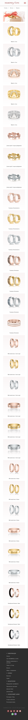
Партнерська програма (12, 686)
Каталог (8, 667)
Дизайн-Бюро (10, 691)
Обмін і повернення (11, 670)
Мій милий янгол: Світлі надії (14, 353)
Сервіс (8, 678)
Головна (5, 7)
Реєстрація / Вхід (11, 697)
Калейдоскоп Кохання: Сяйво (14, 603)
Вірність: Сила (14, 41)
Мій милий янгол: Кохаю (14, 478)
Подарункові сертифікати (12, 683)
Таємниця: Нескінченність (14, 208)
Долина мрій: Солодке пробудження (14, 145)
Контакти (9, 675)
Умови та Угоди (10, 665)
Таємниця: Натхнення (14, 270)
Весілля (11, 7)
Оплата (8, 656)
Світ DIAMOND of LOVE (12, 658)
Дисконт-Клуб (10, 689)
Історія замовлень (11, 699)
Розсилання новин (11, 702)
